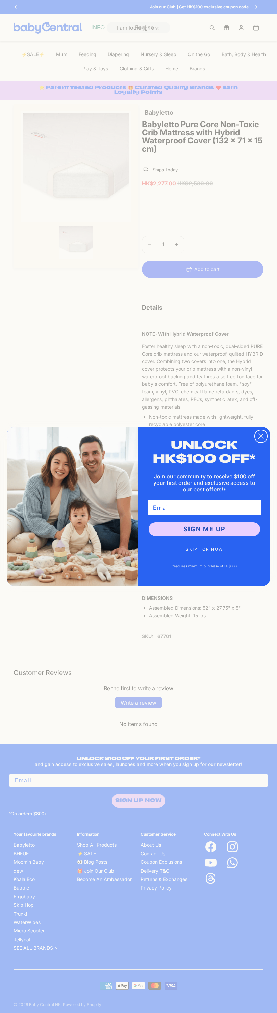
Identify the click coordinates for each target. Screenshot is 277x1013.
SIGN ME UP (204, 529)
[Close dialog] (261, 436)
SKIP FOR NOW (204, 549)
